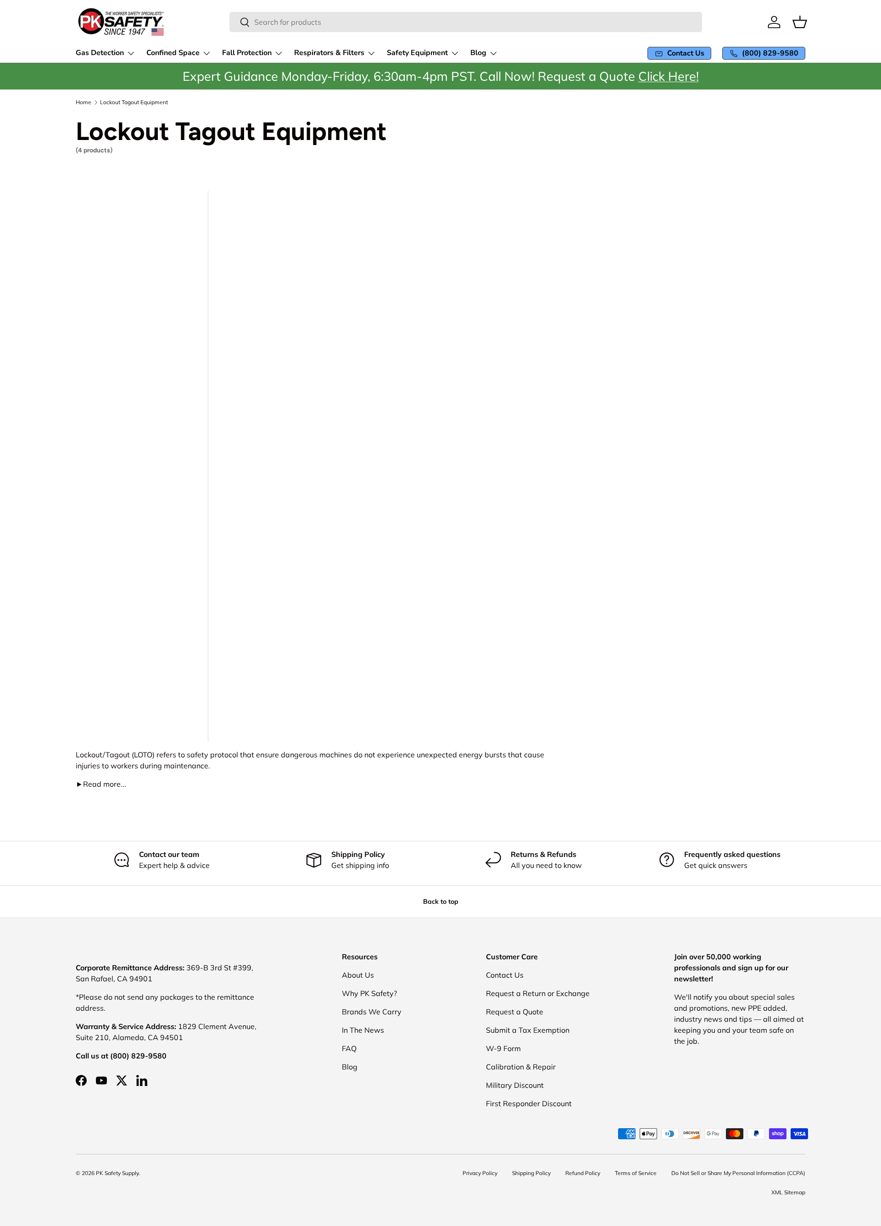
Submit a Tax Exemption (527, 1030)
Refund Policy (582, 1173)
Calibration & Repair (521, 1066)
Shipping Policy (531, 1173)
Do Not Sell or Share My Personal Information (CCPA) (738, 1173)
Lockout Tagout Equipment (134, 102)
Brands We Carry (371, 1011)
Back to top (440, 901)
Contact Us (505, 975)
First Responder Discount (529, 1103)
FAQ (349, 1048)
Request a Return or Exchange (538, 993)
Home (83, 102)
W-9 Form (503, 1048)
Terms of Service (636, 1173)
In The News (363, 1030)
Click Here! (668, 76)
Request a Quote (514, 1011)
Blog (349, 1066)
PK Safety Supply (117, 1173)
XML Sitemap (788, 1192)
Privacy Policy (480, 1173)
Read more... (101, 784)
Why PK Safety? (369, 993)
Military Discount (515, 1085)
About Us (358, 975)
